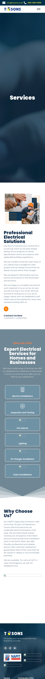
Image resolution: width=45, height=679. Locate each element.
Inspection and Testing (22, 412)
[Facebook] (5, 648)
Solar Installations (22, 474)
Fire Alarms (22, 428)
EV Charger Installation (22, 459)
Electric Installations (22, 396)
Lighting (22, 443)
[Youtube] (14, 648)
